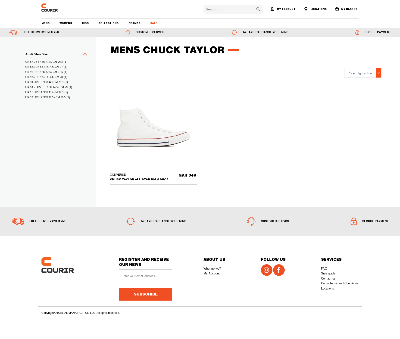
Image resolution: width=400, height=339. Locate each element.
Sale (153, 23)
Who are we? (212, 268)
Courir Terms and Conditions (340, 283)
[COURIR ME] (66, 7)
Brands (134, 23)
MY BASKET (349, 9)
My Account (211, 273)
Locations (327, 288)
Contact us (328, 278)
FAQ (324, 268)
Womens (65, 23)
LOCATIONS (318, 9)
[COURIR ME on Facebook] (279, 270)
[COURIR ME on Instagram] (266, 270)
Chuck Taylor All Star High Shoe (153, 127)
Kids (85, 23)
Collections (109, 23)
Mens (45, 23)
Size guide (328, 273)
